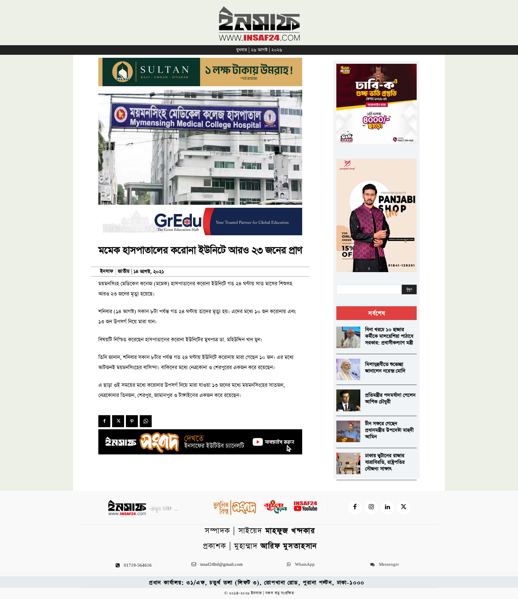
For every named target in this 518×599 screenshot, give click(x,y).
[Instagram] (371, 507)
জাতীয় (124, 272)
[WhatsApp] (146, 421)
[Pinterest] (132, 421)
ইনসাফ (106, 271)
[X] (118, 421)
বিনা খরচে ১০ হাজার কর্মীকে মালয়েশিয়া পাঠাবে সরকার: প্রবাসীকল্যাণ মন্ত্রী (389, 336)
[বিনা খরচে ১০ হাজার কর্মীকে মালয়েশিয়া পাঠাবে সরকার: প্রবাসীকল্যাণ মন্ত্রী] (348, 337)
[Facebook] (104, 421)
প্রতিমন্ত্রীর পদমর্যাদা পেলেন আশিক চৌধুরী (390, 398)
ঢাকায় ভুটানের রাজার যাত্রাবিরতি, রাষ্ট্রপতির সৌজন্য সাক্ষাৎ (385, 462)
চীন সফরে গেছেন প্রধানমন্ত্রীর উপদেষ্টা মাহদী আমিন (389, 430)
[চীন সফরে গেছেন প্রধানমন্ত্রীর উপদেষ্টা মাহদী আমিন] (348, 431)
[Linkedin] (387, 507)
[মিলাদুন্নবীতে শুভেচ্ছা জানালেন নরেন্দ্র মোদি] (348, 369)
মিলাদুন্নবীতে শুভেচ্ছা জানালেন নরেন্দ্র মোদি (385, 367)
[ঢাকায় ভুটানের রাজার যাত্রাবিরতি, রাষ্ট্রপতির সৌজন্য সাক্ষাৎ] (348, 463)
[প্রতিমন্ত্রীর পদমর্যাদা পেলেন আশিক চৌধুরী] (348, 400)
